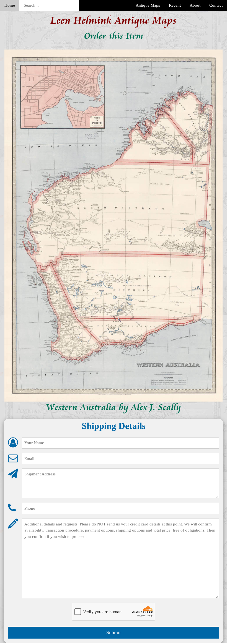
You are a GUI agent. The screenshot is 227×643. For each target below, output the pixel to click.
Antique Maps (148, 5)
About (195, 5)
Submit (113, 632)
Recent (175, 5)
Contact (216, 5)
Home (9, 5)
